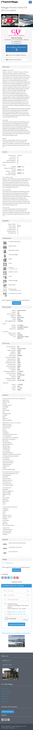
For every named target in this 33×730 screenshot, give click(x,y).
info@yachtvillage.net (7, 667)
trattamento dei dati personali (18, 612)
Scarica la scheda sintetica (17, 55)
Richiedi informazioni (7, 711)
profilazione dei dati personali (19, 614)
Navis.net (17, 728)
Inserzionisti (4, 688)
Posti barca (4, 696)
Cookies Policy (5, 699)
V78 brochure (9, 563)
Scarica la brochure (14, 59)
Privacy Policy (4, 701)
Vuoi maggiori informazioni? (16, 47)
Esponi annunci (5, 694)
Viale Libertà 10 (6, 662)
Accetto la (16, 614)
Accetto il (16, 612)
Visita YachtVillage (5, 691)
